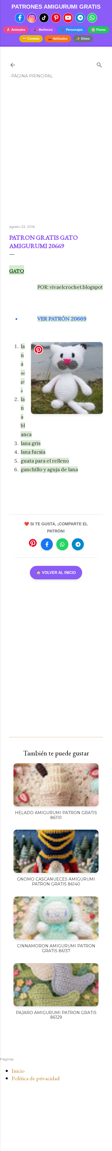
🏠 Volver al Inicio (56, 572)
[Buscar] (99, 63)
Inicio (17, 1070)
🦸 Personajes (72, 29)
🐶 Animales (15, 29)
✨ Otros (83, 38)
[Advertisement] (56, 154)
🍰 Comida (31, 38)
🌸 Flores (98, 29)
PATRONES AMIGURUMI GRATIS (56, 6)
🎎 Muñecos (43, 29)
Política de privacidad (35, 1078)
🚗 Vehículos (57, 38)
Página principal (32, 76)
